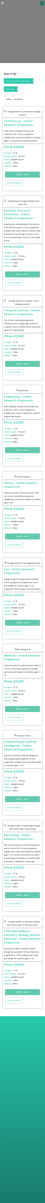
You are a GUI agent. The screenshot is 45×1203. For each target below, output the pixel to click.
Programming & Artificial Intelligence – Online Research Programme (20, 745)
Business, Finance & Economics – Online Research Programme (18, 214)
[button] (42, 3)
